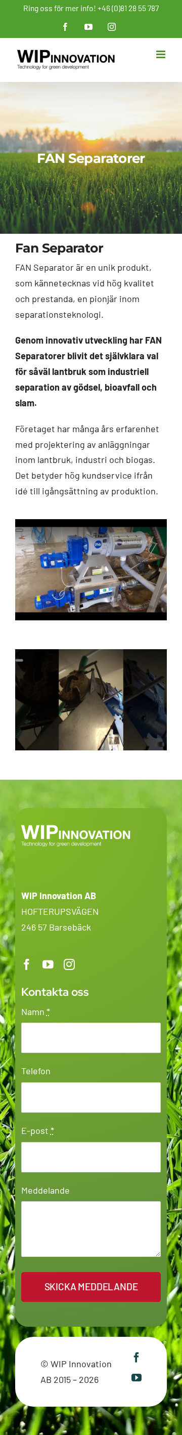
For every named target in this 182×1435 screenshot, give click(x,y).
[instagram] (69, 964)
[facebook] (26, 964)
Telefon (36, 1070)
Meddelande (45, 1190)
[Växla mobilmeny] (161, 54)
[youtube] (48, 964)
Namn (35, 1011)
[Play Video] (19, 530)
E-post (37, 1130)
